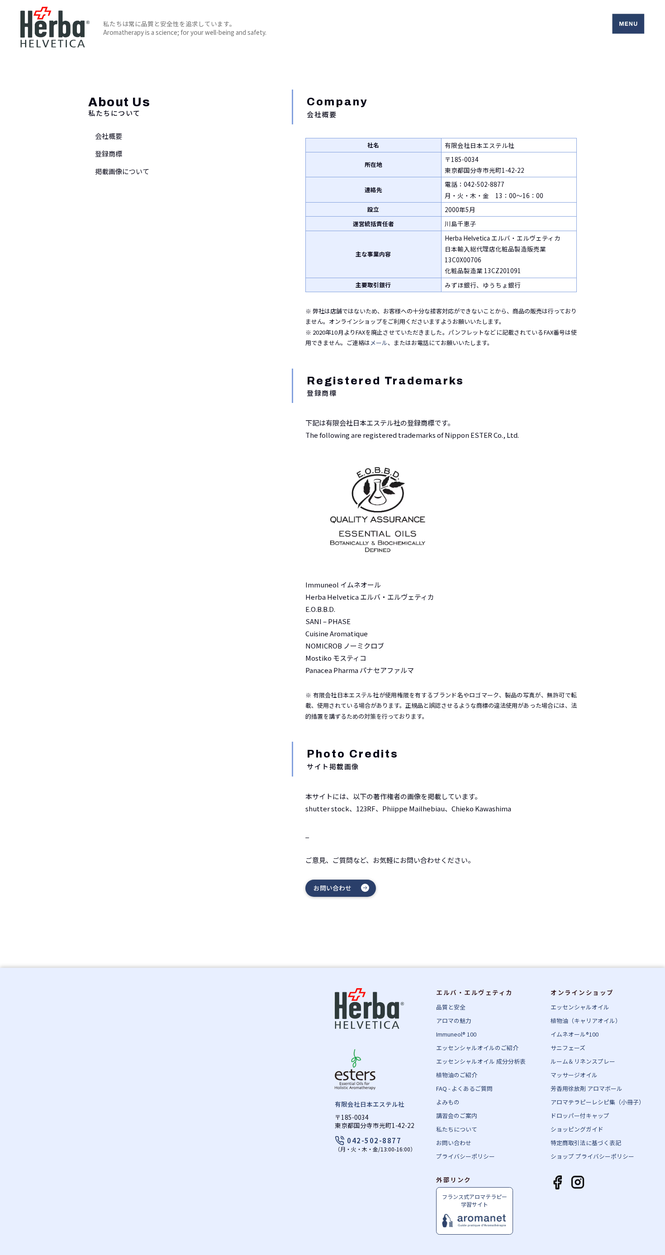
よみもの (448, 1102)
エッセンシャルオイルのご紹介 (477, 1047)
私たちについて (456, 1129)
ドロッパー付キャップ (580, 1115)
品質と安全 (451, 1007)
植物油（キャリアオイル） (586, 1020)
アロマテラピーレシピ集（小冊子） (598, 1102)
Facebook (557, 1182)
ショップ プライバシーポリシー (592, 1156)
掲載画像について (122, 171)
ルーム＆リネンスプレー (583, 1061)
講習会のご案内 (456, 1115)
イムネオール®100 (574, 1034)
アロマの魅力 (453, 1020)
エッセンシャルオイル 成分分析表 (481, 1061)
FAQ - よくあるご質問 (464, 1088)
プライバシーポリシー (465, 1156)
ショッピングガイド (577, 1129)
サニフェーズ (568, 1047)
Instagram (577, 1182)
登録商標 (108, 153)
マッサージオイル (574, 1074)
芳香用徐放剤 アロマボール (586, 1088)
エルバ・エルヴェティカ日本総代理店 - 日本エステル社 (55, 28)
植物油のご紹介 (456, 1074)
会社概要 (108, 136)
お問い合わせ (333, 887)
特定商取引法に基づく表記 (586, 1142)
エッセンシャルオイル (580, 1007)
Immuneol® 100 (456, 1034)
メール (379, 342)
